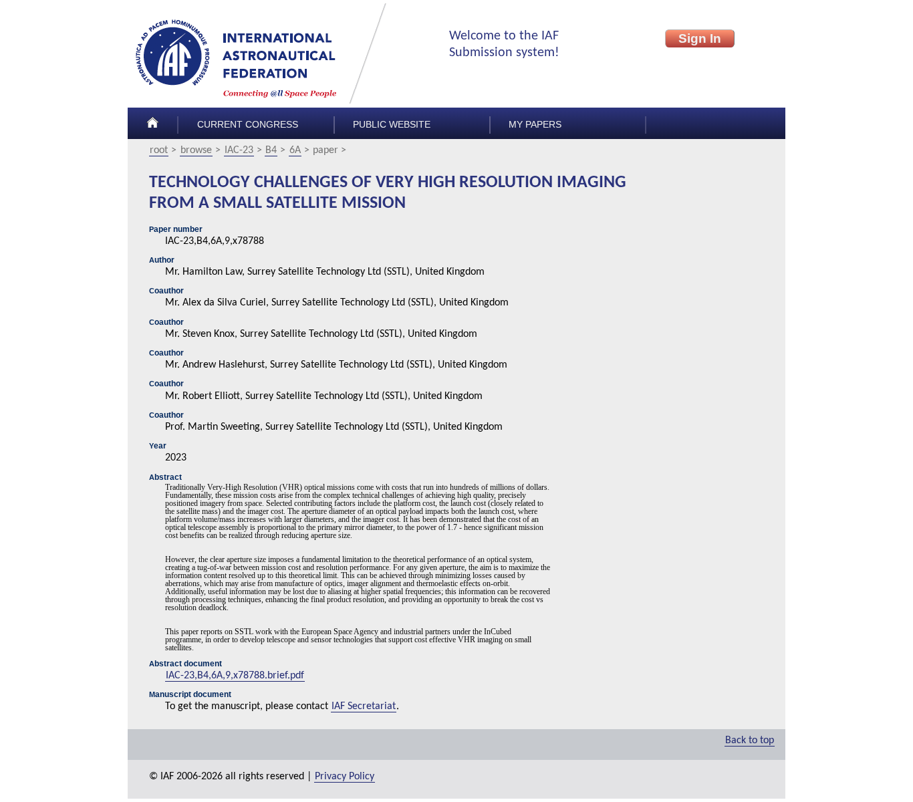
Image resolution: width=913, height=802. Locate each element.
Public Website (391, 125)
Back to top (749, 740)
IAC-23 (239, 150)
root (159, 150)
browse (196, 150)
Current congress (247, 125)
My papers (535, 125)
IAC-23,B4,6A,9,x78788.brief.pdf (235, 675)
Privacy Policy (344, 776)
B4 (271, 150)
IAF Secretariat (364, 706)
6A (295, 150)
